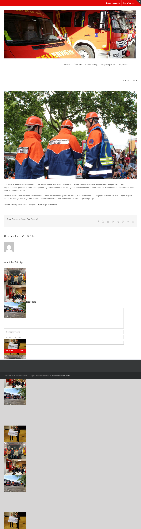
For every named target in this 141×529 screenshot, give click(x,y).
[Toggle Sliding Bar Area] (138, 2)
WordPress (55, 375)
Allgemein (41, 205)
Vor (134, 80)
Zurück (127, 80)
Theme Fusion (65, 375)
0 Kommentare (51, 205)
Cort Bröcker (11, 205)
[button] (132, 64)
